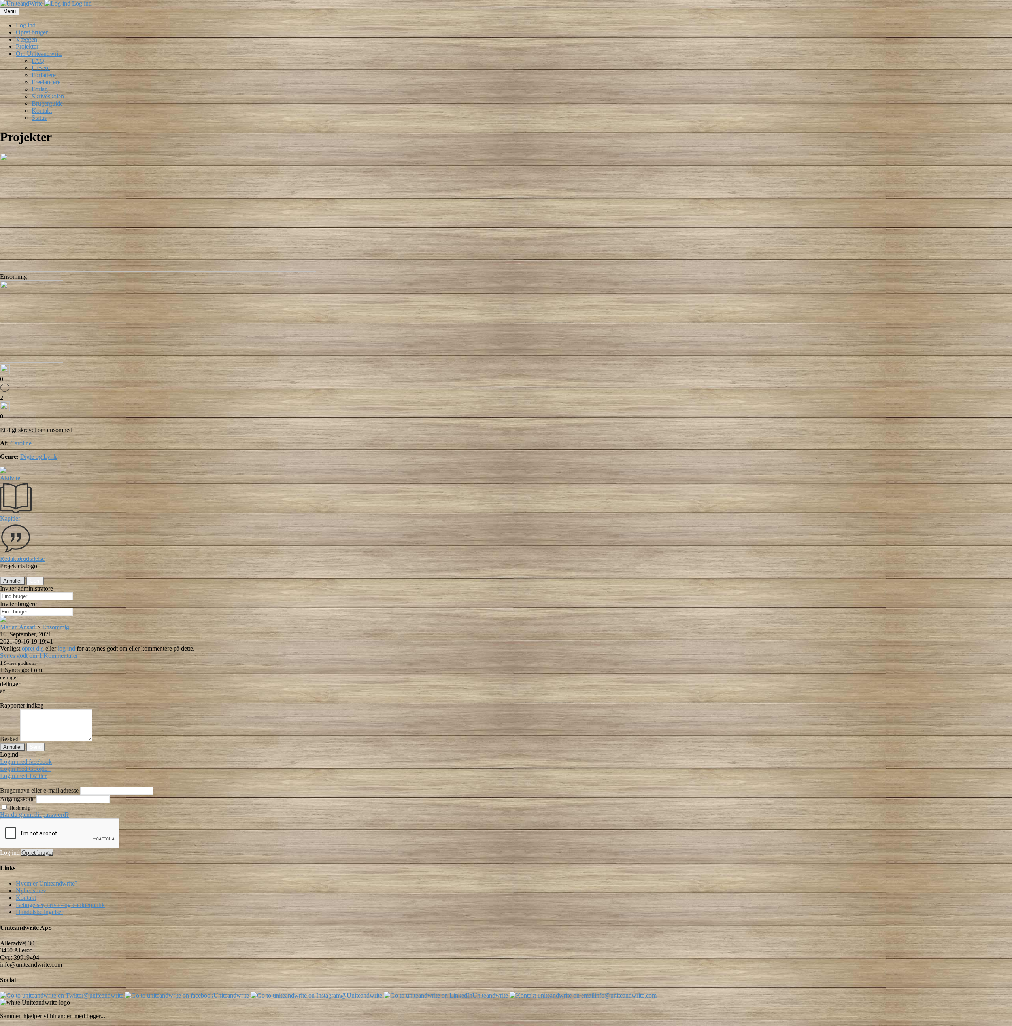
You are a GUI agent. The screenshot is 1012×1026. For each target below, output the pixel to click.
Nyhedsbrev (31, 890)
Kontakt (42, 110)
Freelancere (46, 82)
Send (36, 747)
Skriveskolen (48, 96)
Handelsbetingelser (39, 912)
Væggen (26, 39)
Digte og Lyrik (38, 456)
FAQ (38, 60)
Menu (9, 11)
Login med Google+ (25, 768)
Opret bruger (32, 32)
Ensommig (55, 627)
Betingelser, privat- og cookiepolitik (60, 904)
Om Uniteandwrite (39, 53)
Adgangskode (17, 798)
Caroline (21, 443)
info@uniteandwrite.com (626, 995)
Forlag (40, 89)
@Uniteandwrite (361, 995)
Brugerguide (47, 103)
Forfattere (44, 75)
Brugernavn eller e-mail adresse (39, 790)
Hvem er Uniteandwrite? (46, 883)
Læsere (41, 67)
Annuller (12, 581)
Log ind (81, 3)
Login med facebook (26, 761)
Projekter (27, 46)
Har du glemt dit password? (34, 814)
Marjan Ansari (18, 627)
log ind (66, 648)
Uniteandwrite (231, 995)
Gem (35, 581)
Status (39, 117)
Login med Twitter (23, 775)
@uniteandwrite (103, 995)
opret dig (33, 648)
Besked (9, 739)
